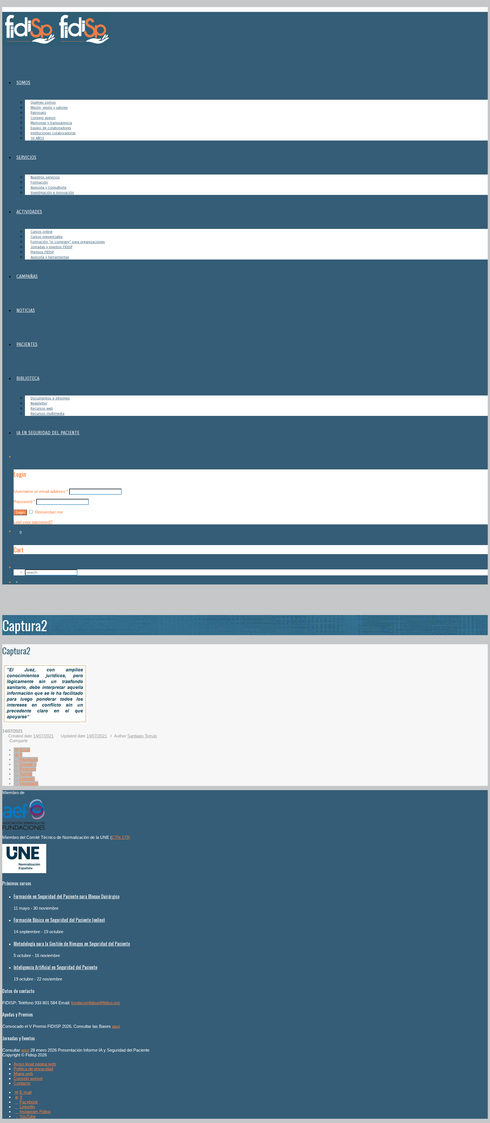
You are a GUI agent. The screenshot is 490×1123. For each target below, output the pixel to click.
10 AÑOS (37, 138)
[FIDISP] (56, 44)
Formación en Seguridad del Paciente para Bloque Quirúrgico (66, 896)
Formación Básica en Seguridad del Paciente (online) (59, 919)
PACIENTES (26, 344)
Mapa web (23, 1073)
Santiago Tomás (142, 735)
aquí (116, 1026)
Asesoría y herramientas (50, 257)
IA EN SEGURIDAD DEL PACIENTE (47, 432)
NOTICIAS (25, 310)
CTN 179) (121, 837)
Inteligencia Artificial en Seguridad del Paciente (55, 967)
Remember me (48, 512)
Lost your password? (33, 522)
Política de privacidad (33, 1068)
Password (24, 501)
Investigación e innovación (52, 192)
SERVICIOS (26, 157)
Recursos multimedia (47, 413)
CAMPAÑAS (27, 276)
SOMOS (23, 82)
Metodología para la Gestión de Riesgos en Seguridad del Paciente (72, 943)
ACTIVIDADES (29, 211)
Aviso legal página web (35, 1064)
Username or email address (41, 491)
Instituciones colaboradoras (53, 133)
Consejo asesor (28, 1078)
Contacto (22, 1083)
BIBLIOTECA (27, 378)
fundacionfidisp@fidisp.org (95, 1002)
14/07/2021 (43, 735)
